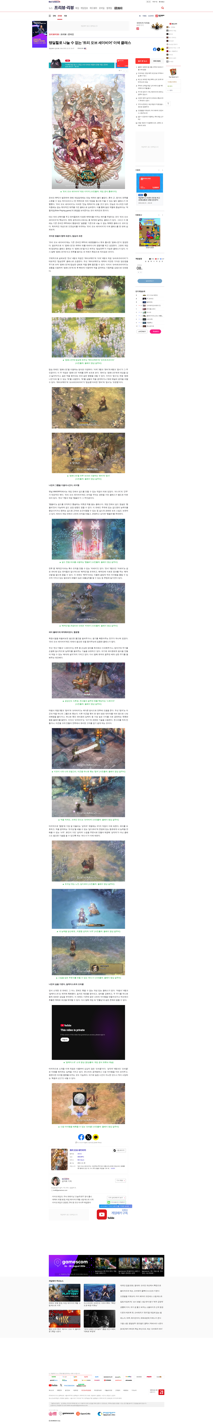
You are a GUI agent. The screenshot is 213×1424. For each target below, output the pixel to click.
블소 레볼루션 (173, 51)
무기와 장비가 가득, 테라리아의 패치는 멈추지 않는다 (150, 93)
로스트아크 (150, 326)
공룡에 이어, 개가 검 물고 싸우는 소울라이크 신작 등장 (141, 1307)
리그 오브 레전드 (152, 295)
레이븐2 (171, 41)
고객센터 (117, 1390)
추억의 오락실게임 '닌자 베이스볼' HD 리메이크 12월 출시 (150, 87)
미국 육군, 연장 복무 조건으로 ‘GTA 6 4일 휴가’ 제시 (150, 74)
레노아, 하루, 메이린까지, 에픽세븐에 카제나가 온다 (140, 1318)
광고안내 (67, 1390)
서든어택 (150, 319)
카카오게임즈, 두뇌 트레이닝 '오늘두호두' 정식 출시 (72, 1196)
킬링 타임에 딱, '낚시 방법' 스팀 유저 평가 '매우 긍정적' (141, 1302)
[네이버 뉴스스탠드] (82, 1385)
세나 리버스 (172, 37)
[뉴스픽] (97, 1380)
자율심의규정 (108, 1390)
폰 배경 (171, 61)
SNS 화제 (157, 61)
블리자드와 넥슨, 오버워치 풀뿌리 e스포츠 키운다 (139, 1291)
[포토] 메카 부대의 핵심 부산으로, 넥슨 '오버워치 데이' (141, 1329)
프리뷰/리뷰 (54, 34)
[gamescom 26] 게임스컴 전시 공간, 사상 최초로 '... (152, 1272)
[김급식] (75, 1380)
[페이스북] (70, 1385)
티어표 (171, 55)
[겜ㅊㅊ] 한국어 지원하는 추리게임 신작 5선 (151, 118)
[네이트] (86, 1376)
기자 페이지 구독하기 (118, 1202)
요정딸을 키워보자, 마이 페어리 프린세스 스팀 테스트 (150, 112)
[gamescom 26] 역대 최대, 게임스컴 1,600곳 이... (105, 1272)
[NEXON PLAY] (108, 1376)
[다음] (75, 1376)
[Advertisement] (89, 26)
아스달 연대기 (173, 44)
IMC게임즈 (81, 1160)
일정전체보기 (150, 281)
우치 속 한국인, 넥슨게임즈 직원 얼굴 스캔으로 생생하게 (151, 105)
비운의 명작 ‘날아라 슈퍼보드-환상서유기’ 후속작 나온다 (150, 99)
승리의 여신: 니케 (174, 48)
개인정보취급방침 (86, 1390)
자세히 (113, 1168)
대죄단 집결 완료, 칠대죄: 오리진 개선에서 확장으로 (140, 1285)
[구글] (65, 1376)
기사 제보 (119, 1180)
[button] (131, 1206)
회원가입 (154, 1)
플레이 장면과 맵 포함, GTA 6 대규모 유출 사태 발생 (151, 68)
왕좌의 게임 (172, 30)
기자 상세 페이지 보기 (115, 1197)
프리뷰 (63, 34)
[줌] (97, 1376)
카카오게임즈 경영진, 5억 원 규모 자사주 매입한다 (71, 1202)
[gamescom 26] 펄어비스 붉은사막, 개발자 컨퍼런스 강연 (129, 1272)
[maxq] (149, 1376)
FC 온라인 (150, 298)
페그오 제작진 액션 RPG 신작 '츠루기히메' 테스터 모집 (151, 81)
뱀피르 (171, 34)
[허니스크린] (86, 1380)
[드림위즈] (159, 1376)
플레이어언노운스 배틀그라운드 (157, 316)
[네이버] (54, 1376)
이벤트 (137, 170)
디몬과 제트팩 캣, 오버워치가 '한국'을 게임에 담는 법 (141, 1313)
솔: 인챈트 (172, 27)
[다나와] (118, 1376)
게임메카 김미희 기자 (56, 48)
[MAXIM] (139, 1376)
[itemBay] (129, 1376)
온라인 (71, 34)
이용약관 (75, 1390)
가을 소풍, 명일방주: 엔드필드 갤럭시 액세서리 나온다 (141, 1323)
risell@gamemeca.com (60, 1190)
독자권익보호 (98, 1390)
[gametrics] (54, 1380)
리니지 (149, 312)
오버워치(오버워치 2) (153, 305)
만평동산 (138, 215)
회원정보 (125, 1390)
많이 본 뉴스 (142, 61)
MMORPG (81, 1157)
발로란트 (150, 302)
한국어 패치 (172, 58)
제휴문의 (59, 1390)
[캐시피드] (118, 1380)
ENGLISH (81, 48)
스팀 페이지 (120, 1150)
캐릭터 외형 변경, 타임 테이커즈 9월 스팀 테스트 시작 (73, 1199)
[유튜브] (54, 1385)
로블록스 (150, 322)
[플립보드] (108, 1380)
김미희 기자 (67, 1181)
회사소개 (51, 1390)
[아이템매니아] (65, 1380)
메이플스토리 (151, 309)
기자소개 (133, 1390)
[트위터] (62, 1385)
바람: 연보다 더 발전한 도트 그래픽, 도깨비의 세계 (150, 124)
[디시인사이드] (129, 1380)
